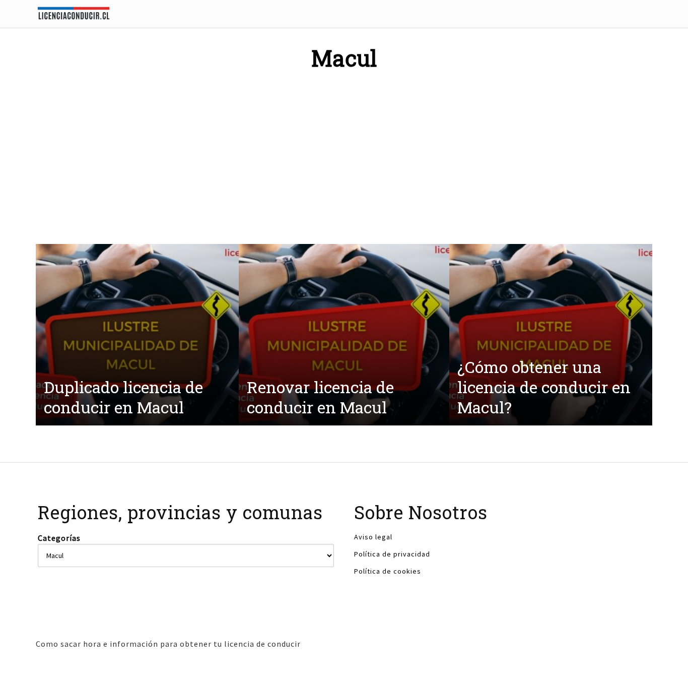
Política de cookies (387, 571)
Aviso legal (373, 536)
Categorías (59, 538)
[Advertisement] (344, 155)
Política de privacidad (392, 554)
